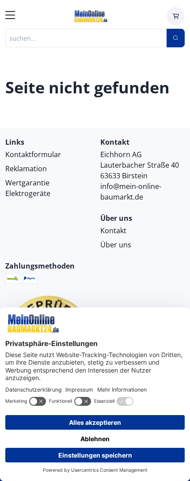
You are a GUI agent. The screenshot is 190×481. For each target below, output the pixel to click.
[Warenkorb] (176, 16)
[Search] (176, 38)
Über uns (115, 245)
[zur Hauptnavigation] (10, 16)
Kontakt (113, 230)
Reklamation (26, 168)
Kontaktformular (33, 154)
